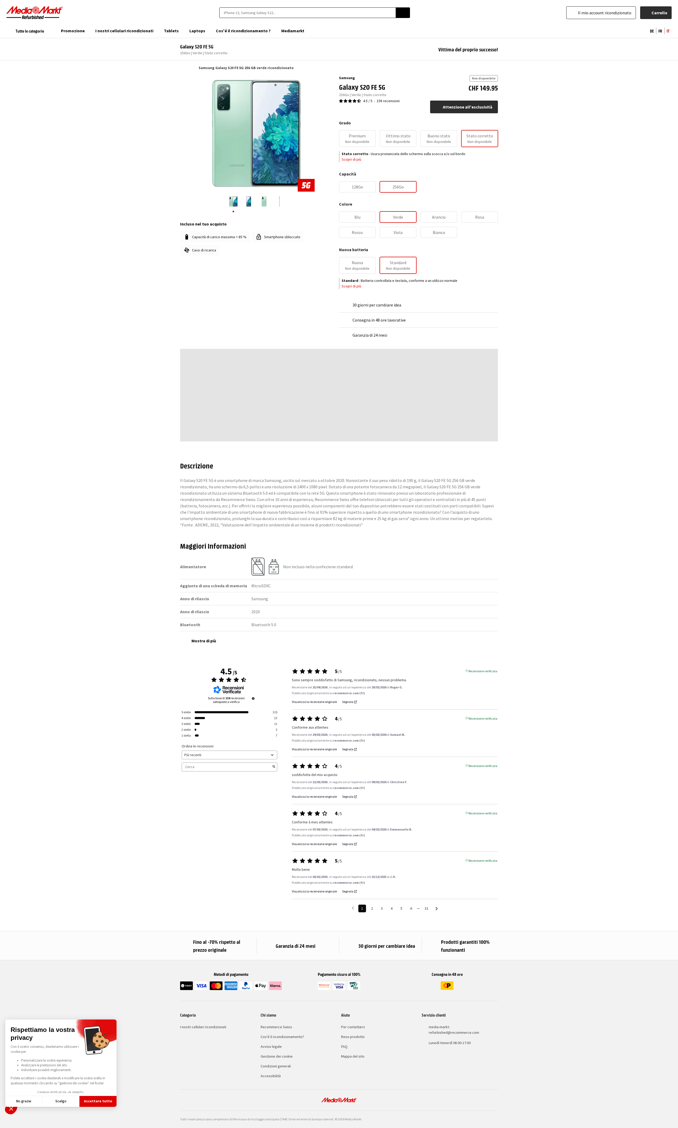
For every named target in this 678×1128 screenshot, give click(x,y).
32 (426, 908)
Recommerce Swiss (276, 1027)
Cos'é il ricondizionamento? (282, 1036)
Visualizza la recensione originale (314, 702)
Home (182, 68)
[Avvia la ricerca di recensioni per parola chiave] (274, 767)
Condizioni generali (276, 1066)
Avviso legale (271, 1046)
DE (652, 31)
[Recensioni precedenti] (353, 908)
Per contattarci (353, 1027)
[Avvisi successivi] (436, 908)
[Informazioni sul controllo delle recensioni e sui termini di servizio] (253, 698)
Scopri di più (351, 159)
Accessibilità (271, 1075)
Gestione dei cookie (277, 1056)
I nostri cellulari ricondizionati (203, 1027)
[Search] (403, 12)
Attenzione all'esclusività (467, 107)
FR (660, 31)
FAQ (344, 1046)
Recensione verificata (483, 670)
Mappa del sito (352, 1056)
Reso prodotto (353, 1036)
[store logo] (34, 12)
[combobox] (307, 13)
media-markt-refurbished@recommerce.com (454, 1030)
